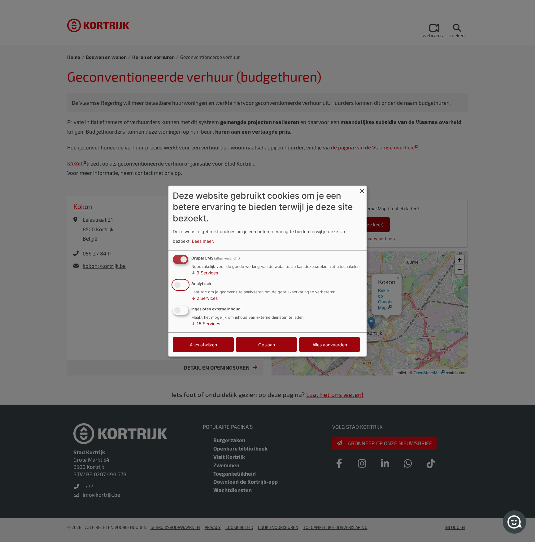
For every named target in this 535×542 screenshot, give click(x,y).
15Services (205, 323)
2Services (204, 298)
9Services (204, 272)
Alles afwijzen (203, 344)
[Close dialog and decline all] (362, 189)
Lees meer (202, 240)
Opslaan (266, 344)
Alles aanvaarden (329, 344)
